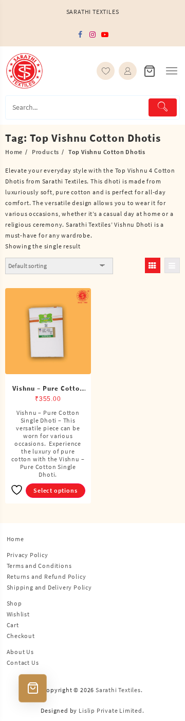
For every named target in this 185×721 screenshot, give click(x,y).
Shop (14, 603)
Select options (55, 490)
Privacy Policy (27, 555)
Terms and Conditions (39, 565)
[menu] (171, 71)
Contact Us (23, 662)
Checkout (21, 636)
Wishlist (18, 614)
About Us (20, 652)
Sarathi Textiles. (119, 690)
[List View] (172, 265)
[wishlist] (106, 71)
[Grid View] (152, 265)
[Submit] (163, 107)
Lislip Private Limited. (111, 710)
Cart (13, 625)
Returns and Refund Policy (46, 576)
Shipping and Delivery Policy (49, 587)
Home (15, 539)
